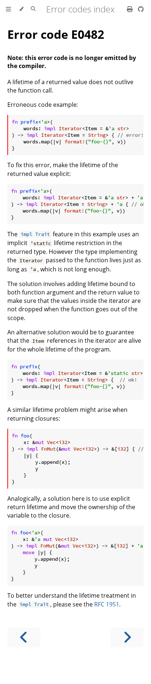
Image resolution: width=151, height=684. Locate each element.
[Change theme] (21, 9)
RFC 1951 (106, 604)
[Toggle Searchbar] (33, 9)
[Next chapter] (127, 637)
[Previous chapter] (23, 637)
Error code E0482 (55, 34)
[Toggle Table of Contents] (8, 9)
